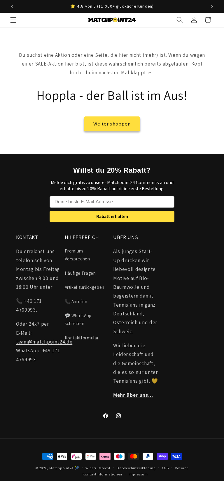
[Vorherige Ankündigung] (12, 6)
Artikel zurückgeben (85, 287)
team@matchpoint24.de (44, 341)
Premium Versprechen (77, 255)
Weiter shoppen (112, 124)
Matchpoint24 (61, 468)
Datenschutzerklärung (136, 468)
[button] (13, 20)
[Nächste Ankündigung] (212, 6)
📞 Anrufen (76, 301)
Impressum (138, 474)
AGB (165, 468)
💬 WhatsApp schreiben (78, 319)
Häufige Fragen (80, 273)
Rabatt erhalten (112, 216)
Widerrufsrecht (98, 468)
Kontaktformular (82, 338)
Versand (182, 468)
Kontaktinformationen (102, 474)
